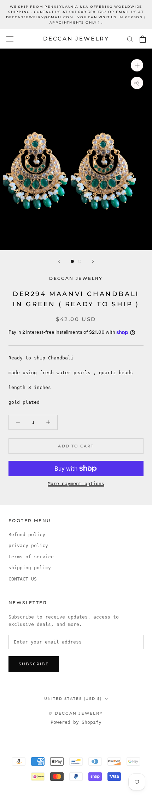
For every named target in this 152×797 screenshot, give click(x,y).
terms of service (31, 556)
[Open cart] (143, 39)
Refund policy (26, 534)
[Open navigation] (9, 39)
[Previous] (59, 261)
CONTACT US (22, 579)
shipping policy (29, 567)
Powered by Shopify (76, 722)
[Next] (93, 261)
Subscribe (34, 663)
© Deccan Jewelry (76, 713)
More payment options (76, 483)
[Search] (130, 39)
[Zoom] (137, 65)
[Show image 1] (72, 261)
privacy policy (28, 545)
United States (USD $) (73, 698)
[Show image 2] (79, 261)
